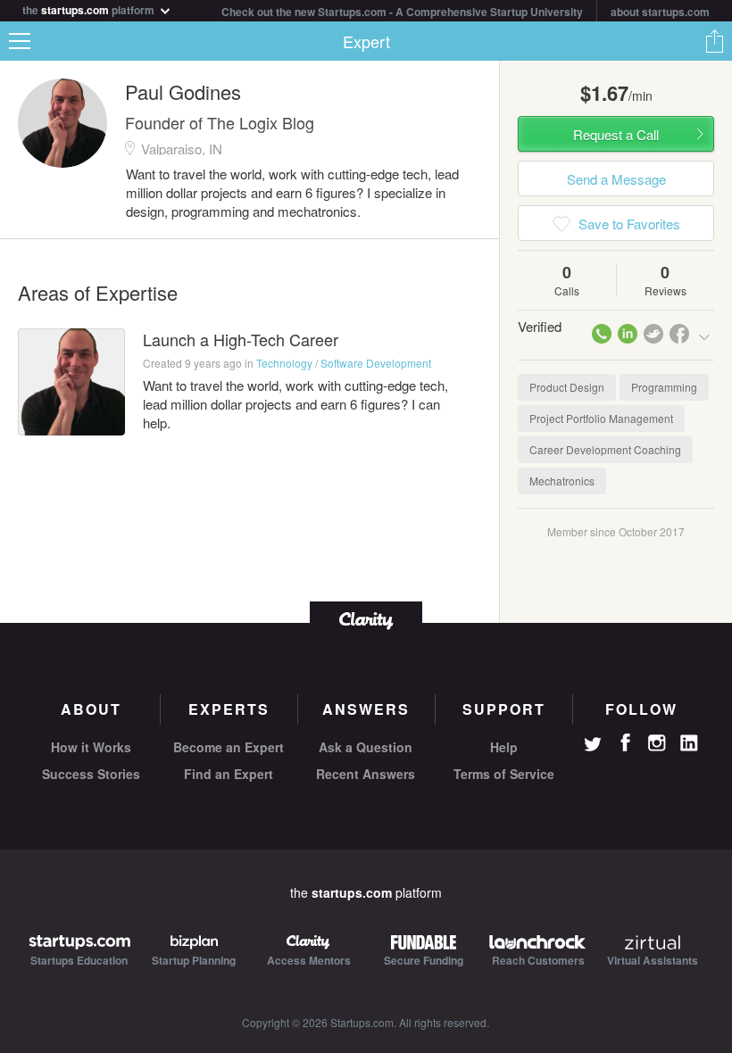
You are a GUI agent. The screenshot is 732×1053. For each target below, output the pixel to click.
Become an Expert (228, 747)
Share (714, 41)
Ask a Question (365, 747)
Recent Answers (365, 774)
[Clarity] (366, 618)
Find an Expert (228, 774)
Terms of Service (503, 774)
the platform (89, 8)
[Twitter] (593, 746)
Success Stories (91, 774)
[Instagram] (657, 743)
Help (504, 747)
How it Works (91, 747)
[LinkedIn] (689, 743)
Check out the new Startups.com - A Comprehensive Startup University (402, 12)
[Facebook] (625, 742)
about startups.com (660, 12)
